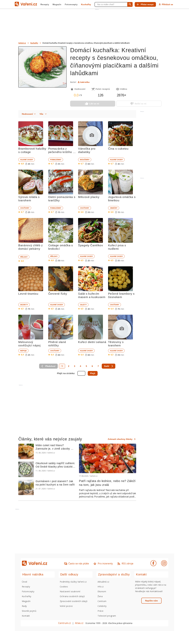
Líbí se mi (94, 103)
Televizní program (107, 615)
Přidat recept (147, 4)
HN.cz (101, 586)
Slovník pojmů (29, 610)
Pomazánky (55, 159)
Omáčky (113, 208)
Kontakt (26, 615)
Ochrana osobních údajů (72, 596)
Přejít (92, 373)
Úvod (24, 581)
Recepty (44, 4)
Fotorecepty (71, 4)
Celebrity (102, 606)
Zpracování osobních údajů (74, 601)
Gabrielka (84, 82)
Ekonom (102, 591)
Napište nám (151, 600)
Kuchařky (86, 4)
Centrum (102, 601)
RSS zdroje (127, 563)
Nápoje (23, 350)
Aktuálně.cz (103, 581)
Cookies (64, 586)
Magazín (57, 4)
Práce (100, 610)
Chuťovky (24, 208)
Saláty (83, 304)
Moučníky (84, 159)
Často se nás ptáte (78, 563)
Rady (24, 606)
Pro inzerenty (105, 563)
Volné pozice (66, 606)
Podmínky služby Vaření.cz (73, 581)
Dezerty (24, 304)
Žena (100, 596)
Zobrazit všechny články (120, 439)
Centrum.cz (64, 623)
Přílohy (23, 257)
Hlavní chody (26, 159)
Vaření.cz (22, 43)
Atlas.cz (79, 623)
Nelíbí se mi (140, 103)
